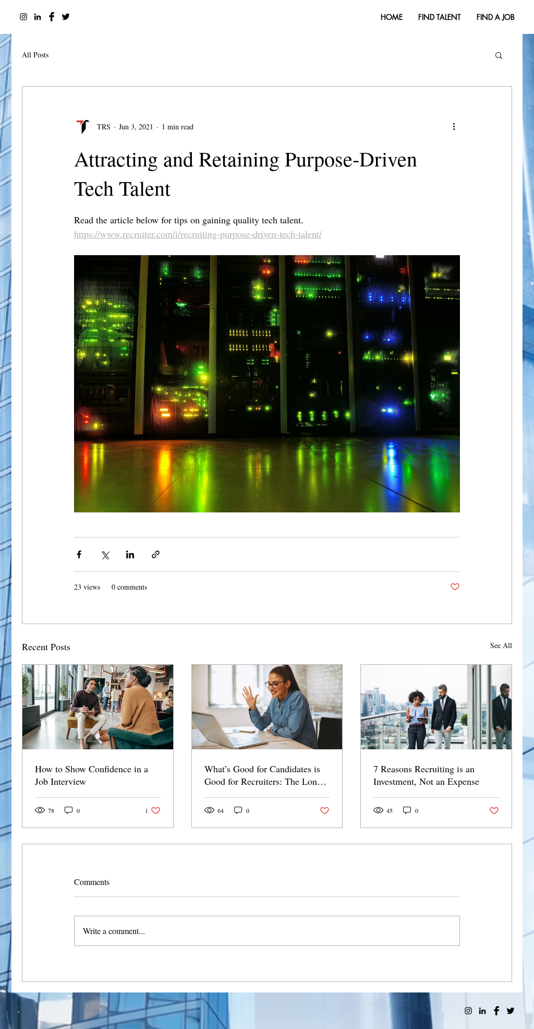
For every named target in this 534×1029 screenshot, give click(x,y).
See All (501, 645)
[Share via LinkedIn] (130, 554)
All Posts (35, 54)
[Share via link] (156, 554)
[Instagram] (23, 16)
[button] (499, 55)
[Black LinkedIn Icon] (37, 16)
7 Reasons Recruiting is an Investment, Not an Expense (426, 774)
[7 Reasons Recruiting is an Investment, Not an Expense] (436, 707)
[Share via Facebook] (79, 554)
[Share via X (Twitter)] (105, 554)
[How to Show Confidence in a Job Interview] (97, 707)
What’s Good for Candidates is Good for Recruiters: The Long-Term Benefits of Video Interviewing (264, 774)
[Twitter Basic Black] (65, 16)
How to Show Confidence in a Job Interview (91, 774)
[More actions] (453, 126)
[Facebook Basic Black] (51, 16)
